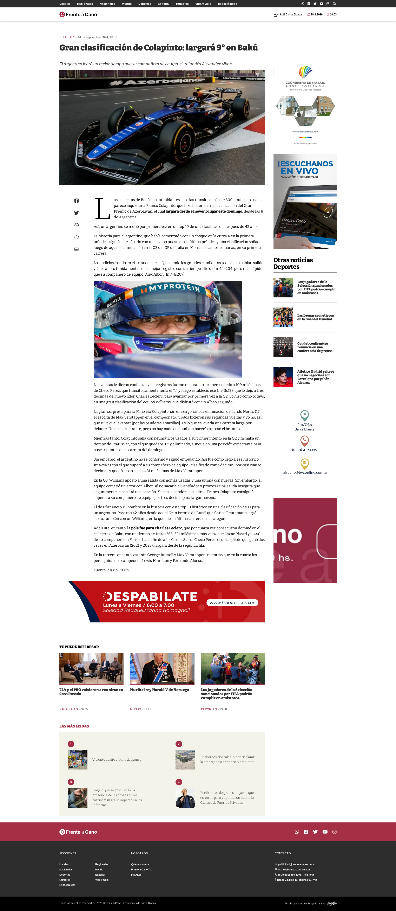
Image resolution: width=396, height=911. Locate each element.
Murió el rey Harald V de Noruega (159, 690)
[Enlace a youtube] (321, 3)
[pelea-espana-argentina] (283, 287)
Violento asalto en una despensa (116, 759)
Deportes (144, 3)
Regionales (85, 3)
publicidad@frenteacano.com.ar (297, 864)
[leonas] (283, 317)
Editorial (164, 3)
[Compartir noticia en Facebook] (76, 201)
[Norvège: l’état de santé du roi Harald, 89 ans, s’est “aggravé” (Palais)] (162, 668)
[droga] (77, 798)
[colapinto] (162, 127)
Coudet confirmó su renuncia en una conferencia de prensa (314, 347)
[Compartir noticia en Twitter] (76, 213)
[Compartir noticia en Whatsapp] (76, 225)
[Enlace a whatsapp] (303, 3)
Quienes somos (140, 864)
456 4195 (296, 874)
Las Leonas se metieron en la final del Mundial (315, 317)
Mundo (127, 3)
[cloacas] (185, 759)
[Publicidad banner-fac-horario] (305, 540)
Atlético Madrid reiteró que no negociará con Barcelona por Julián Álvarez (315, 377)
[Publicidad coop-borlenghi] (305, 103)
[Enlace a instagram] (327, 3)
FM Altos (136, 874)
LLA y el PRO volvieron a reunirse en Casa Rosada (91, 692)
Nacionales (107, 3)
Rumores (182, 3)
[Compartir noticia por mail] (76, 249)
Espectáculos (227, 3)
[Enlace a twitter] (315, 3)
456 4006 (309, 874)
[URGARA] (185, 798)
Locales (65, 3)
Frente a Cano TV (141, 869)
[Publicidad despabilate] (162, 601)
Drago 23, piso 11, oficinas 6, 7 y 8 (297, 879)
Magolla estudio (317, 903)
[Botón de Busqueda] (334, 4)
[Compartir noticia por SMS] (76, 237)
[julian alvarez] (283, 377)
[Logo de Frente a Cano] (78, 14)
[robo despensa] (77, 759)
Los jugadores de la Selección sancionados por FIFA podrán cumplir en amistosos (316, 287)
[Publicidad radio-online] (305, 201)
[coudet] (283, 347)
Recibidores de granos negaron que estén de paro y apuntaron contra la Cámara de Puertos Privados (227, 798)
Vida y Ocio (203, 3)
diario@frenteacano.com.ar (294, 869)
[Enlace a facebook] (309, 3)
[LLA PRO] (91, 668)
